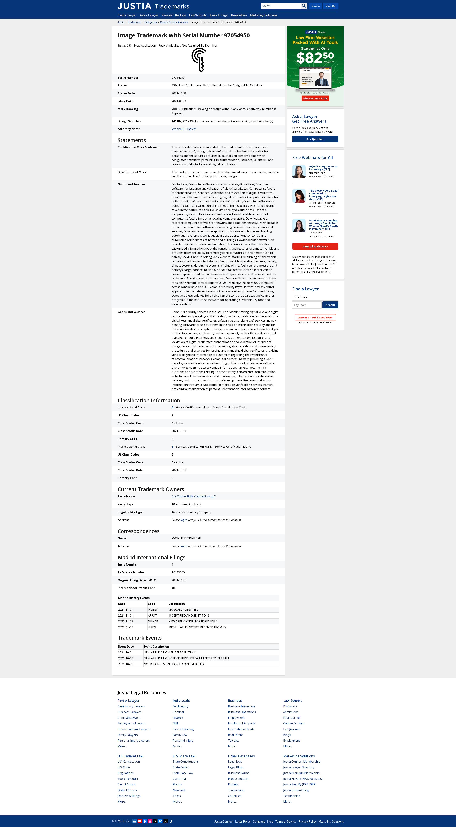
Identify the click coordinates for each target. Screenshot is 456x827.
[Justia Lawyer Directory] (171, 821)
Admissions (290, 712)
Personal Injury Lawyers (134, 740)
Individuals (181, 700)
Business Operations (242, 712)
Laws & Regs (219, 15)
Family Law (180, 735)
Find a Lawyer (127, 15)
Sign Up (330, 5)
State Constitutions (186, 762)
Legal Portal (243, 821)
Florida (177, 784)
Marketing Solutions (263, 15)
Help (270, 821)
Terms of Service (285, 821)
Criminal (178, 712)
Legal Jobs (235, 762)
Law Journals (291, 729)
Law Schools (197, 15)
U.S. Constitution (129, 762)
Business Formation (241, 706)
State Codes (181, 767)
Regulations (126, 773)
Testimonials (291, 796)
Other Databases (241, 756)
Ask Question (315, 139)
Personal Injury (183, 740)
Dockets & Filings (129, 796)
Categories (150, 22)
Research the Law (173, 15)
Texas (177, 796)
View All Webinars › (315, 246)
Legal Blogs (236, 767)
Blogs (287, 735)
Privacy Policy (308, 821)
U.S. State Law (184, 756)
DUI (175, 723)
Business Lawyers (129, 712)
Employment (236, 718)
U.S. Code (124, 767)
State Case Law (183, 773)
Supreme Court (128, 779)
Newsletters (239, 15)
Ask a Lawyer (149, 15)
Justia (121, 22)
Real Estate (235, 735)
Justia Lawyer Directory (298, 767)
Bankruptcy (180, 706)
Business (235, 700)
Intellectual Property (241, 723)
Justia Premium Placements (301, 773)
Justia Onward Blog (296, 790)
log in (183, 520)
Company (259, 821)
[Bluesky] (160, 821)
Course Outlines (294, 723)
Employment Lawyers (132, 723)
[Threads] (155, 821)
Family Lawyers (128, 735)
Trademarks (134, 22)
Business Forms (238, 773)
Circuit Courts (127, 784)
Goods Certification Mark (174, 22)
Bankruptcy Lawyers (131, 706)
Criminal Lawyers (129, 718)
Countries (234, 796)
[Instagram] (150, 821)
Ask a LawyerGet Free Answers (309, 119)
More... (122, 746)
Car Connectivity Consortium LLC (194, 496)
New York (179, 790)
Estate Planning (183, 729)
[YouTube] (140, 821)
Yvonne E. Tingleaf (184, 129)
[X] (165, 821)
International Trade (241, 729)
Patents (233, 784)
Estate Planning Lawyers (134, 729)
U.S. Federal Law (130, 756)
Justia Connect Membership (301, 762)
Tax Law (233, 740)
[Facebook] (145, 821)
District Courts (127, 790)
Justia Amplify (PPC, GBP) (299, 784)
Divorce (178, 718)
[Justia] (134, 6)
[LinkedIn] (134, 821)
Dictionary (290, 706)
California (179, 779)
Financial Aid (291, 718)
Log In (316, 5)
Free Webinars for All (312, 157)
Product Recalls (238, 779)
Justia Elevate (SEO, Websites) (303, 779)
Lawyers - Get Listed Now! (315, 317)
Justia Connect (223, 821)
